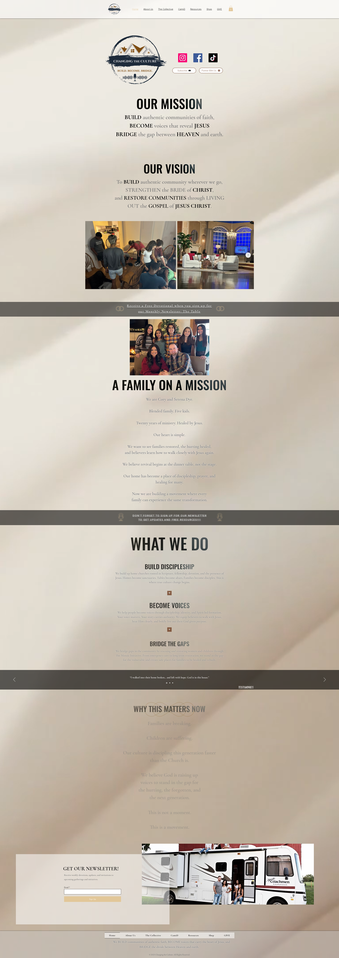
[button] (67, 8)
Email (17, 77)
